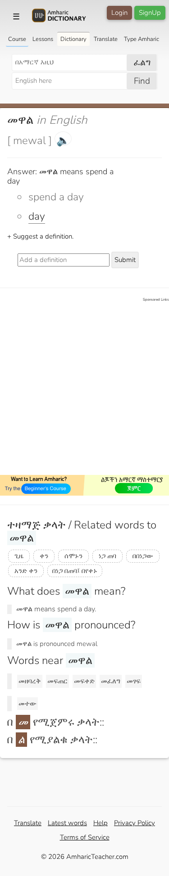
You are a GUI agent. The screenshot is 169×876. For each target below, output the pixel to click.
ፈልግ (142, 62)
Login (119, 12)
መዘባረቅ (29, 681)
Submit (125, 259)
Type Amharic (141, 39)
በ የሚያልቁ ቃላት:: (52, 739)
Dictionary (73, 39)
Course (17, 39)
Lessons (42, 39)
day (36, 216)
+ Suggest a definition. (40, 236)
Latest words (67, 822)
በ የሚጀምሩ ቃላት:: (55, 722)
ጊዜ (18, 555)
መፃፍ (134, 681)
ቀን (44, 555)
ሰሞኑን (73, 555)
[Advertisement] (84, 387)
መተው (27, 703)
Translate (106, 39)
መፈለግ (110, 681)
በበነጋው (142, 555)
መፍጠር (57, 681)
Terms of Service (85, 837)
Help (100, 822)
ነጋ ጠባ (107, 555)
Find (142, 81)
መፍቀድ (84, 681)
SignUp (150, 12)
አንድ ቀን (25, 570)
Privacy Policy (134, 822)
